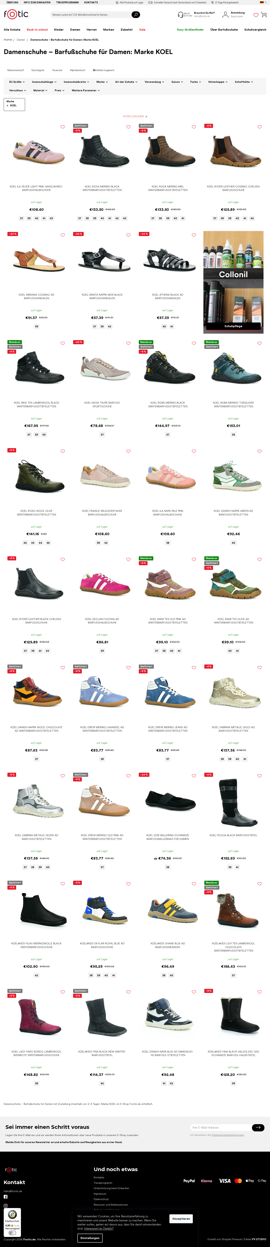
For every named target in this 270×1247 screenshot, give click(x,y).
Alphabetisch (77, 70)
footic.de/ (5, 1206)
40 (36, 218)
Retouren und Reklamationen (111, 1204)
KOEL (13, 105)
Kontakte (91, 2)
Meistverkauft (15, 70)
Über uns (12, 2)
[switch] (12, 1233)
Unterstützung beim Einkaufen (111, 1188)
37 (21, 218)
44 (40, 542)
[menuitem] (12, 29)
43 (51, 218)
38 (87, 218)
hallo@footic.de (13, 1191)
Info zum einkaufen (37, 2)
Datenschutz (101, 1199)
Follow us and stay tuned (5, 1197)
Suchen (136, 14)
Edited (255, 1239)
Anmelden (258, 1127)
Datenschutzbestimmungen (228, 1134)
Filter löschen (133, 116)
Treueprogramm (67, 2)
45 (48, 542)
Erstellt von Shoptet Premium (225, 1239)
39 (28, 218)
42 (117, 218)
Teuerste (57, 70)
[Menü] (19, 1210)
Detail (34, 177)
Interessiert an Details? (99, 1228)
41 (44, 218)
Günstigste (37, 70)
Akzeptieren (181, 1218)
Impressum (100, 1193)
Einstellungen (90, 1238)
